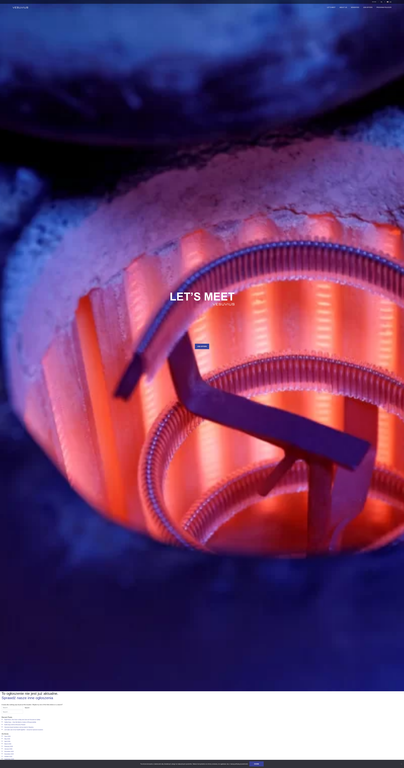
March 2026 (7, 744)
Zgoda (256, 764)
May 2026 (7, 739)
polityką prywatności (241, 764)
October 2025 (8, 756)
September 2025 (9, 759)
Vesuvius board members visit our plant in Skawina (18, 727)
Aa (381, 2)
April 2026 (7, 741)
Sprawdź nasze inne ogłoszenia (27, 698)
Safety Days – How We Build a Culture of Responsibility (20, 722)
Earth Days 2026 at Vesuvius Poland (14, 724)
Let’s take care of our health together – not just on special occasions (23, 729)
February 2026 (8, 746)
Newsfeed (355, 7)
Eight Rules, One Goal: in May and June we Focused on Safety (22, 719)
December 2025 (9, 751)
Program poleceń (383, 7)
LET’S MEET (331, 7)
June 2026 (7, 736)
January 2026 (8, 749)
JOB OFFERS (367, 7)
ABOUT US (343, 7)
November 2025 (9, 754)
